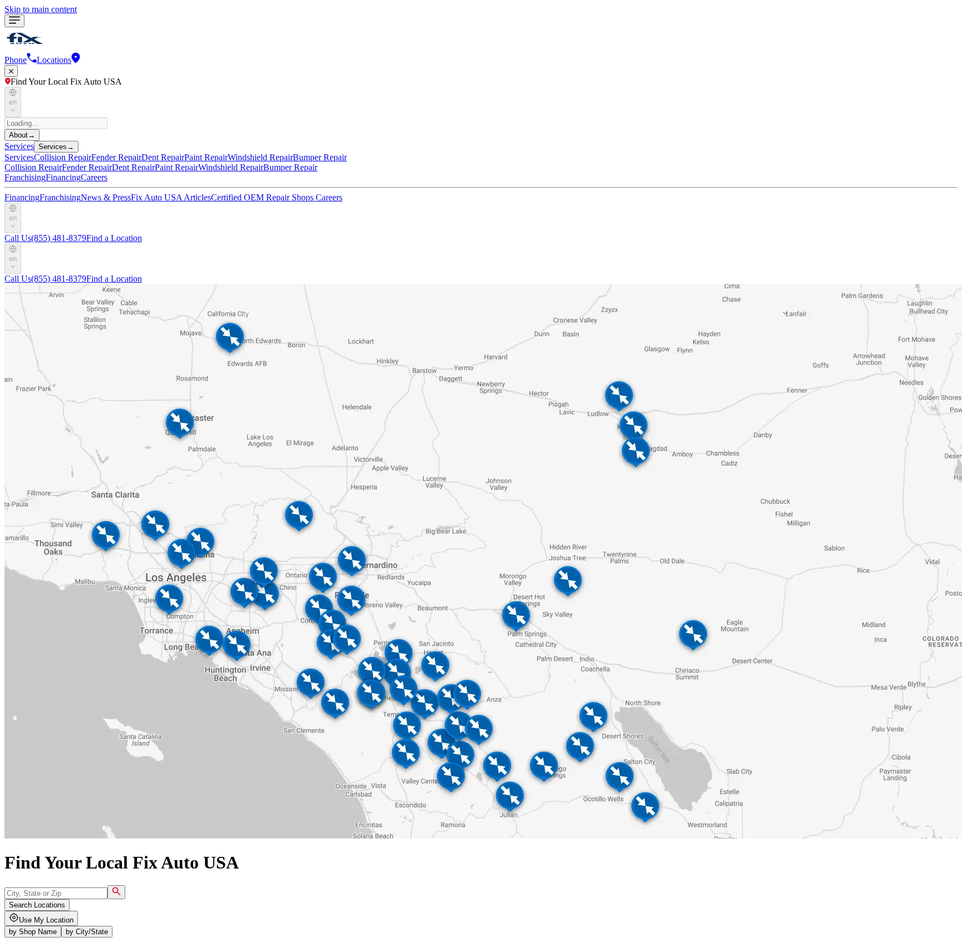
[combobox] (55, 893)
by (33, 932)
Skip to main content (40, 9)
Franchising (25, 177)
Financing (63, 177)
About (22, 135)
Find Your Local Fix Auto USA (66, 81)
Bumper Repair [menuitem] (320, 157)
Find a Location (114, 238)
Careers (94, 177)
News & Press (106, 197)
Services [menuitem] (19, 157)
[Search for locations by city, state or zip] (116, 892)
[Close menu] (11, 71)
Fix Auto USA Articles (171, 197)
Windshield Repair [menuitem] (260, 157)
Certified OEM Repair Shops (263, 197)
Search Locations (37, 905)
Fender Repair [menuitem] (116, 157)
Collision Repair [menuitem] (62, 157)
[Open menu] (14, 20)
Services (19, 146)
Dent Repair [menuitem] (162, 157)
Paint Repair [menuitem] (206, 157)
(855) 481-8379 (45, 238)
